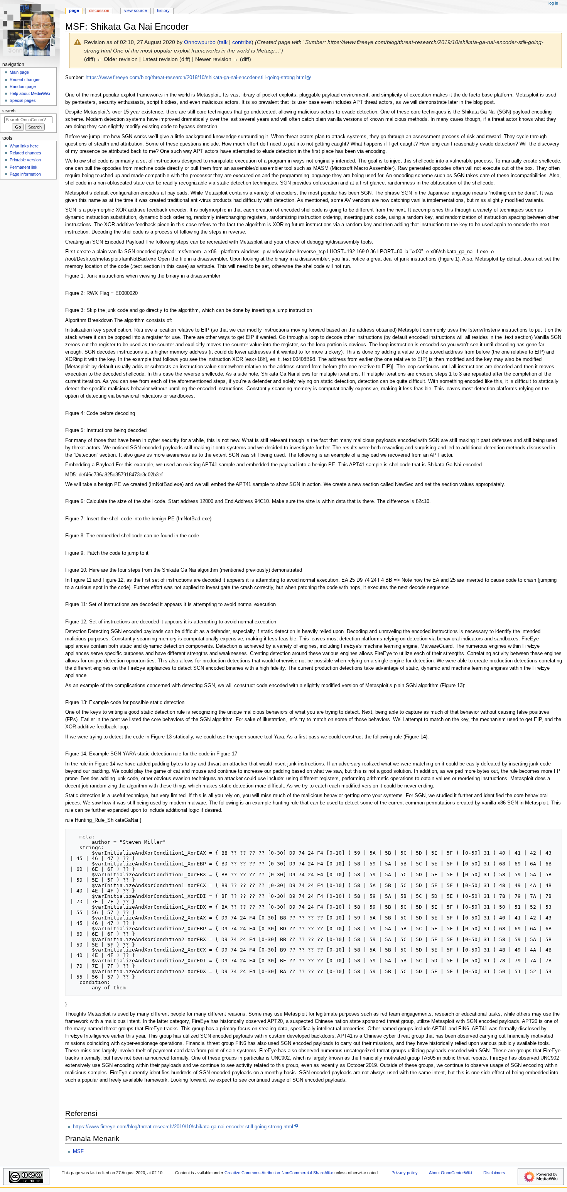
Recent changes (25, 79)
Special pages (23, 100)
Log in (553, 3)
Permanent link (23, 167)
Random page (23, 86)
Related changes (25, 153)
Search (8, 110)
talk (223, 42)
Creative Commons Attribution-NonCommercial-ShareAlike (278, 1172)
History (163, 10)
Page (74, 10)
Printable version (25, 159)
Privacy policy (405, 1172)
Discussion (99, 10)
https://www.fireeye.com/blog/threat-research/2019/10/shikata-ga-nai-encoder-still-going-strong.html (196, 77)
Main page (19, 72)
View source (135, 10)
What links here (24, 146)
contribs (241, 42)
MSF (78, 1151)
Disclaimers (494, 1172)
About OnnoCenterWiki (450, 1172)
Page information (25, 174)
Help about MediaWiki (30, 93)
